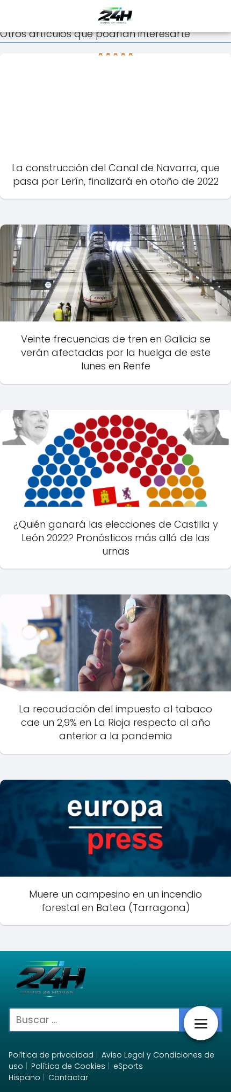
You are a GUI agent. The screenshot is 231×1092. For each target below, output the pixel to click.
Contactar (68, 1077)
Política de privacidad (51, 1054)
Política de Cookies (68, 1066)
